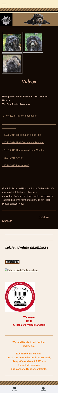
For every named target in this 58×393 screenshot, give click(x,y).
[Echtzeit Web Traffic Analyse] (29, 270)
